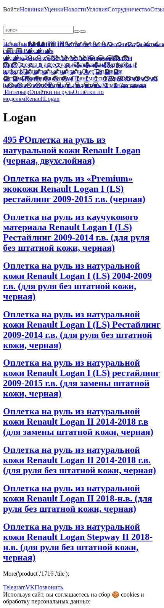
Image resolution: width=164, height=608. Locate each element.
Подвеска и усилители (52, 71)
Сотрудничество (129, 9)
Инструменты (69, 57)
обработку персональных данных (46, 601)
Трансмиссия (90, 78)
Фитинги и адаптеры (74, 85)
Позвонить (49, 587)
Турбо (115, 78)
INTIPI (55, 44)
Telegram (14, 587)
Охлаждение (89, 64)
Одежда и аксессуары (45, 64)
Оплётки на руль (51, 92)
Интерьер (99, 57)
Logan (51, 98)
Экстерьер (133, 85)
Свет (88, 71)
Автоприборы (124, 44)
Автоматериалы (85, 44)
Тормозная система (48, 78)
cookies (130, 594)
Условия (97, 9)
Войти (11, 9)
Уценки (54, 9)
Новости (75, 9)
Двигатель (37, 57)
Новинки (32, 9)
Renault (34, 98)
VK (30, 587)
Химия (111, 85)
